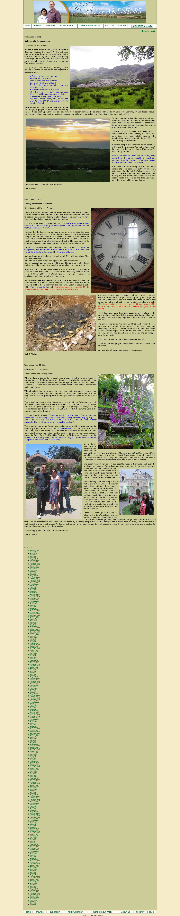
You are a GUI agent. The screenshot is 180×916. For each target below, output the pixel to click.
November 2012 (35, 681)
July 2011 (33, 658)
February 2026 (34, 897)
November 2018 (35, 782)
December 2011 (35, 665)
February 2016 (34, 736)
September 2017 (35, 762)
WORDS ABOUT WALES (90, 26)
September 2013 (35, 695)
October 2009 (34, 629)
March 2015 (33, 720)
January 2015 (34, 717)
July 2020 (33, 810)
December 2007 (35, 598)
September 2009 (35, 628)
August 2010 (34, 643)
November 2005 (35, 563)
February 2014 (34, 702)
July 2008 (33, 608)
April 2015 (33, 722)
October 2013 (34, 696)
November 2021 (35, 831)
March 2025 (33, 882)
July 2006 (33, 574)
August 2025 (34, 889)
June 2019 (33, 792)
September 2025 (35, 890)
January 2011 (34, 650)
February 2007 (34, 584)
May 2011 (33, 656)
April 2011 (33, 654)
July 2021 (33, 827)
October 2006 (34, 578)
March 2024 (33, 868)
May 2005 (33, 555)
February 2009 (34, 618)
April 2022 (33, 838)
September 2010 (35, 644)
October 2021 (34, 830)
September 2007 (35, 594)
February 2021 (34, 820)
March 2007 (33, 585)
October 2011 (34, 663)
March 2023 (33, 852)
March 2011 (33, 653)
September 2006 (35, 577)
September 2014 (35, 712)
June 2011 (33, 657)
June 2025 (33, 886)
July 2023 (33, 858)
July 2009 (33, 625)
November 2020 (35, 816)
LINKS (151, 912)
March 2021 (33, 821)
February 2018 (34, 769)
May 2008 (33, 605)
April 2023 (33, 854)
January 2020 (34, 802)
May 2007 (33, 588)
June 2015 (33, 724)
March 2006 (33, 569)
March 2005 (33, 552)
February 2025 (34, 880)
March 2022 (33, 837)
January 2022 (34, 834)
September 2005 (35, 560)
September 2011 (35, 661)
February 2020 (34, 803)
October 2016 (34, 747)
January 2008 (34, 599)
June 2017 (33, 758)
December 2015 (35, 733)
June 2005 (33, 556)
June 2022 (33, 841)
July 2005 (33, 557)
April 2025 (33, 883)
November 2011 (35, 664)
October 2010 (34, 646)
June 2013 (33, 691)
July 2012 (33, 675)
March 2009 (33, 619)
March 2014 (33, 703)
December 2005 (35, 564)
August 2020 (34, 812)
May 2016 (33, 740)
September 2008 (35, 611)
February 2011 (34, 651)
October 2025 (34, 892)
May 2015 (33, 723)
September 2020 (35, 813)
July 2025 (33, 887)
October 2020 (34, 814)
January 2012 (34, 667)
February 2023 (34, 851)
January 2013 (34, 684)
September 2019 (35, 796)
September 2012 (35, 678)
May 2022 (33, 840)
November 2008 (35, 614)
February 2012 (34, 668)
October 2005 (34, 562)
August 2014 (34, 710)
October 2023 (34, 862)
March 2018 (33, 771)
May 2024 (33, 870)
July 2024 (33, 873)
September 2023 (35, 861)
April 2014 (33, 705)
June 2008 (33, 606)
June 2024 (33, 872)
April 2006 (33, 570)
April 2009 (33, 621)
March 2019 (33, 788)
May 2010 (33, 639)
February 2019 (34, 786)
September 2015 (35, 729)
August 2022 (34, 844)
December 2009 (35, 632)
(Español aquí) (148, 31)
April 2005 (33, 553)
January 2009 (34, 616)
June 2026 (33, 903)
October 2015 (34, 730)
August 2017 (34, 761)
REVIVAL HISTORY (67, 26)
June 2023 (33, 856)
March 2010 (33, 636)
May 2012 (33, 672)
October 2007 (34, 595)
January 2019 (34, 785)
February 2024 (34, 866)
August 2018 (34, 778)
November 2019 (35, 799)
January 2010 (34, 633)
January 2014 (34, 701)
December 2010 (35, 649)
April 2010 (33, 637)
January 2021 (34, 819)
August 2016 (34, 744)
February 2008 (34, 601)
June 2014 (33, 708)
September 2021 (35, 828)
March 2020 (33, 804)
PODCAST (122, 26)
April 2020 (33, 806)
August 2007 (34, 592)
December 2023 (35, 863)
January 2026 (34, 896)
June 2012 (33, 674)
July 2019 (33, 793)
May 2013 (33, 689)
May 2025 (33, 885)
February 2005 (34, 550)
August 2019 (34, 795)
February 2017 (34, 753)
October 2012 (34, 680)
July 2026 (33, 904)
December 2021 (35, 833)
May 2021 (33, 824)
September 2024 (35, 876)
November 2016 (35, 748)
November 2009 (35, 630)
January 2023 (34, 849)
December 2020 (35, 817)
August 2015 (34, 727)
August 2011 (34, 660)
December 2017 (35, 767)
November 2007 (35, 597)
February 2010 (34, 635)
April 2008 (33, 604)
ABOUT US (109, 26)
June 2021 (33, 826)
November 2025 (35, 893)
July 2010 (33, 642)
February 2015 (34, 719)
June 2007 (33, 590)
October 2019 (34, 797)
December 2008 (35, 615)
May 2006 (33, 571)
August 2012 (34, 677)
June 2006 (33, 573)
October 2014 (34, 713)
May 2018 (33, 774)
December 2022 (35, 848)
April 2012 (33, 671)
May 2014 (33, 706)
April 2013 (33, 688)
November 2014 (35, 715)
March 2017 (33, 754)
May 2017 (33, 757)
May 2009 (33, 622)
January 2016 (34, 734)
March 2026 (33, 899)
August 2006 (34, 576)
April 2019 (33, 789)
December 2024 (35, 878)
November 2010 (35, 647)
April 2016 (33, 738)
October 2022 (34, 847)
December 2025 (35, 894)
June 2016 (33, 741)
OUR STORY (50, 26)
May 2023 (33, 855)
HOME (27, 26)
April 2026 (33, 900)
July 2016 (33, 743)
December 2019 (35, 800)
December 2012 (35, 682)
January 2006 (34, 566)
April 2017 (33, 755)
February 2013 (34, 685)
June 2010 (33, 640)
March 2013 (33, 687)
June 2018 (33, 775)
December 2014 (35, 716)
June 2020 (33, 809)
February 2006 (34, 567)
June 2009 (33, 623)
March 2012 (33, 670)
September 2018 (35, 779)
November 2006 (35, 580)
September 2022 (35, 845)
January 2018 (34, 768)
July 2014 (33, 709)
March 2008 (33, 602)
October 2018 (34, 781)
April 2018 (33, 772)
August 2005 (34, 559)
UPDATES (37, 26)
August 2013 (34, 694)
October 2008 (34, 612)
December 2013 (35, 699)
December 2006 (35, 581)
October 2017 (34, 764)
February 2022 (34, 835)
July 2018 (33, 776)
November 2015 (35, 731)
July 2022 (33, 842)
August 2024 (34, 875)
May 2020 (33, 807)
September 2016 (35, 746)
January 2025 (34, 879)
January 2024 (34, 865)
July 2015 (33, 726)
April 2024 (33, 869)
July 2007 (33, 591)
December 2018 (35, 783)
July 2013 (33, 692)
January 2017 (34, 751)
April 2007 (33, 587)
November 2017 (35, 765)
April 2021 (33, 823)
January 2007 (34, 583)
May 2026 (33, 901)
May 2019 (33, 790)
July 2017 (33, 760)
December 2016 (35, 750)
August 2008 (34, 609)
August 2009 (34, 626)
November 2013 (35, 698)
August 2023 (34, 859)
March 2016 (33, 737)
